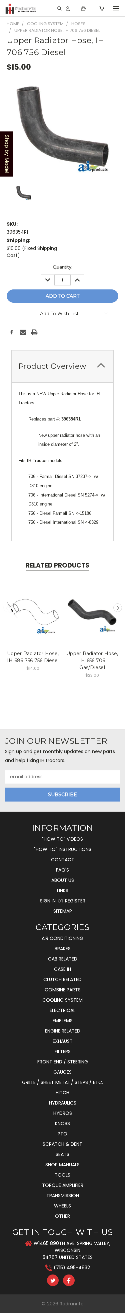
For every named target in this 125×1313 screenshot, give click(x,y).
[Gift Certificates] (83, 8)
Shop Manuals (62, 1164)
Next (117, 607)
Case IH (62, 969)
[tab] (62, 366)
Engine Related (62, 1031)
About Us (62, 880)
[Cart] (101, 8)
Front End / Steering (62, 1061)
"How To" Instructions (62, 849)
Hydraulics (62, 1103)
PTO (62, 1133)
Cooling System (62, 1000)
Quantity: (62, 267)
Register (75, 900)
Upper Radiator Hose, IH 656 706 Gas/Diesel (92, 660)
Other (62, 1216)
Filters (63, 1051)
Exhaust (63, 1041)
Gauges (62, 1072)
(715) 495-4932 (72, 1267)
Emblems (63, 1020)
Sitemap (62, 911)
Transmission (62, 1195)
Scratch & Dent (62, 1144)
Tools (62, 1175)
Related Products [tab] (57, 565)
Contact (62, 859)
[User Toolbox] (67, 8)
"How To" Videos (62, 839)
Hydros (62, 1113)
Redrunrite (72, 1303)
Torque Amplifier (62, 1185)
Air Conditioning (62, 938)
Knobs (62, 1123)
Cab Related (62, 959)
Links (62, 890)
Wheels (62, 1205)
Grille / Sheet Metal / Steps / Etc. (62, 1082)
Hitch (62, 1092)
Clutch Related (62, 979)
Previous (7, 607)
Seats (62, 1154)
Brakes (63, 948)
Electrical (62, 1010)
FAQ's (62, 870)
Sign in (48, 900)
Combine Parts (63, 989)
